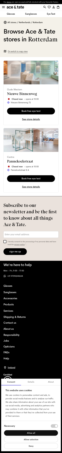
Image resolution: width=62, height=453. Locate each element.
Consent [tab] (11, 382)
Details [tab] (31, 382)
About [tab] (51, 382)
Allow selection (31, 439)
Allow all (31, 433)
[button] (49, 7)
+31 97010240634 (15, 276)
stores (9, 2)
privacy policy (19, 244)
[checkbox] (4, 241)
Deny (31, 446)
